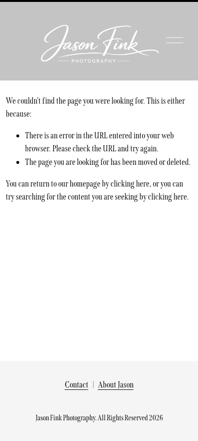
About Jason (116, 384)
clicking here (130, 183)
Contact (76, 384)
